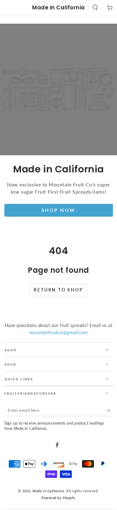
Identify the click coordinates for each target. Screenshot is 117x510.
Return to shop (58, 289)
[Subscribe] (109, 410)
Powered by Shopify (58, 498)
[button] (95, 7)
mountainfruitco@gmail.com (58, 332)
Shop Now (58, 210)
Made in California (48, 491)
